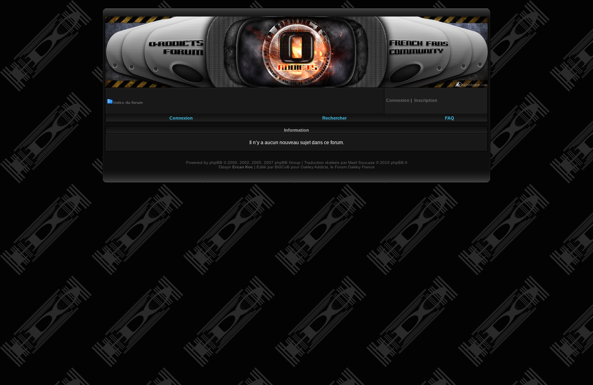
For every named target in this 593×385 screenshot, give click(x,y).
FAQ (449, 118)
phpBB (215, 162)
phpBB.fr (399, 162)
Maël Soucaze (361, 162)
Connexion (181, 118)
